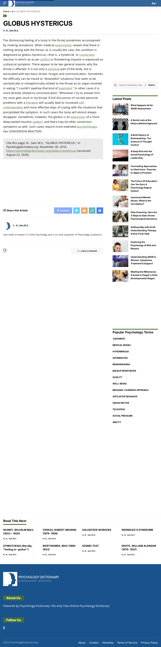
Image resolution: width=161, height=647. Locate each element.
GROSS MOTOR (121, 403)
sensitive (54, 69)
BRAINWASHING (121, 364)
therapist (32, 102)
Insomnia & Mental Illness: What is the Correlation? (141, 200)
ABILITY (117, 422)
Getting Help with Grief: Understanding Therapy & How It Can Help (143, 230)
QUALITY (117, 377)
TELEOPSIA (119, 409)
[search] (147, 3)
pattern (37, 122)
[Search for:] (131, 85)
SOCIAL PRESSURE (123, 415)
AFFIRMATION (120, 358)
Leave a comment (89, 251)
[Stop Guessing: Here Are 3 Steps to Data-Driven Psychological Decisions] (120, 216)
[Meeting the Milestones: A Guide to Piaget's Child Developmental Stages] (120, 276)
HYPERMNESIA (121, 351)
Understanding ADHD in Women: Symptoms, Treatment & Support (143, 260)
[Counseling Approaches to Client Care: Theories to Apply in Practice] (120, 170)
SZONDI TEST (90, 545)
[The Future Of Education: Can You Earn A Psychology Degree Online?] (120, 185)
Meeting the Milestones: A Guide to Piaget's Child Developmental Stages (144, 275)
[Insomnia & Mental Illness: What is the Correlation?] (120, 201)
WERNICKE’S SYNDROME (137, 529)
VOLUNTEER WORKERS (96, 529)
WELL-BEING (120, 383)
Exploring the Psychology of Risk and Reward (143, 245)
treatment (65, 88)
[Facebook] (4, 628)
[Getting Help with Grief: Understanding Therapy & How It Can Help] (120, 231)
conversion (86, 55)
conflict (45, 59)
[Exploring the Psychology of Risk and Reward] (120, 246)
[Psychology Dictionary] (21, 3)
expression (78, 117)
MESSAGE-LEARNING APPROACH (130, 390)
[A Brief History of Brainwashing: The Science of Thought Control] (120, 139)
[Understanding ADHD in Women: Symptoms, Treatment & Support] (120, 261)
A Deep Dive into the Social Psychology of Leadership (142, 154)
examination (63, 45)
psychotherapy (87, 126)
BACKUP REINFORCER (124, 370)
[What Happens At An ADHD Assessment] (120, 109)
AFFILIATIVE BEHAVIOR (125, 396)
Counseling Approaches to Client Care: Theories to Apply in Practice (144, 169)
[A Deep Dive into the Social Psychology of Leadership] (120, 155)
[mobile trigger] (5, 3)
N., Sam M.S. (12, 30)
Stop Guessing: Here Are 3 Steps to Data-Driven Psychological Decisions (144, 215)
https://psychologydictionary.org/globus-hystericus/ (41, 151)
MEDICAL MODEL (122, 345)
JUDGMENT (119, 338)
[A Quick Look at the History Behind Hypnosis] (120, 124)
